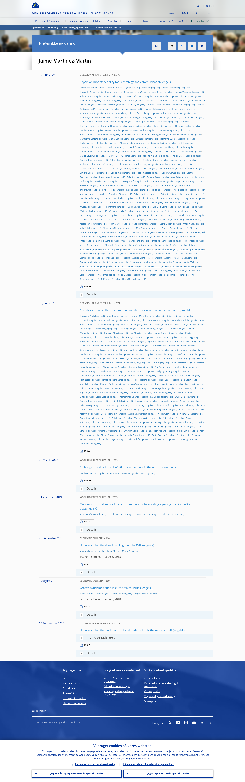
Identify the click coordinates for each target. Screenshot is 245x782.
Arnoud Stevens (87, 254)
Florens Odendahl (170, 228)
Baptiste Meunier (136, 371)
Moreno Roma (179, 427)
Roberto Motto (86, 96)
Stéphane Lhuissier (144, 211)
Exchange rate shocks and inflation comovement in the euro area (122, 467)
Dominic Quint (103, 241)
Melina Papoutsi (165, 232)
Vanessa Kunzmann (107, 207)
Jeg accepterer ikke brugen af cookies (168, 774)
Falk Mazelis (127, 109)
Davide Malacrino (90, 220)
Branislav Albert (111, 333)
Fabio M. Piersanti (170, 514)
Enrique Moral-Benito (141, 316)
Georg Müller (165, 224)
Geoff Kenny (130, 363)
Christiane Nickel (88, 316)
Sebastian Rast (87, 113)
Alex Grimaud (177, 177)
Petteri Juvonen (161, 410)
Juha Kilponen (167, 198)
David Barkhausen (109, 126)
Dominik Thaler (87, 258)
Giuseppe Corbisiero (185, 342)
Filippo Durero (107, 435)
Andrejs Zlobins (134, 271)
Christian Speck (187, 250)
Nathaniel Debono (110, 346)
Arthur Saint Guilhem (170, 113)
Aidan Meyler (115, 224)
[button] (203, 6)
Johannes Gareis (166, 169)
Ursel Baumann (87, 130)
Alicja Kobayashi (110, 439)
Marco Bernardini (138, 130)
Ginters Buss (103, 143)
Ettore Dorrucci (159, 346)
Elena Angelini (86, 122)
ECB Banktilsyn (197, 21)
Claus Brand (128, 101)
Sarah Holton (130, 320)
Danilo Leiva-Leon (88, 473)
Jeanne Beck (157, 393)
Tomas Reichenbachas (161, 241)
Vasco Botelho (102, 397)
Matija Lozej (102, 215)
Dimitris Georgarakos (90, 173)
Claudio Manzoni (158, 439)
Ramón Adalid (162, 96)
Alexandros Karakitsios (175, 359)
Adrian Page (163, 376)
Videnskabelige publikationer (76, 28)
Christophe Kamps (88, 88)
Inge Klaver (190, 198)
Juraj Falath (129, 350)
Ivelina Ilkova (86, 439)
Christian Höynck (119, 359)
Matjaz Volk (188, 262)
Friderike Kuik (153, 363)
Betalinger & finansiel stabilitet (85, 21)
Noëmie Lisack (103, 109)
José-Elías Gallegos (139, 169)
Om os (170, 13)
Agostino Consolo (162, 152)
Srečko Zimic (110, 271)
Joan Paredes (182, 422)
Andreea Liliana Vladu (109, 118)
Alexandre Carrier (153, 101)
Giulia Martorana (109, 371)
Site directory (40, 711)
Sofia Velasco (113, 262)
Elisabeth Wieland (157, 431)
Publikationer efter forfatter (108, 28)
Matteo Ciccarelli (162, 147)
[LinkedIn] (178, 722)
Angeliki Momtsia (140, 224)
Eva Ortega (124, 329)
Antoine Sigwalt (105, 431)
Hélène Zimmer (87, 388)
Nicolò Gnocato (144, 173)
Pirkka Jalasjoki (180, 190)
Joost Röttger (189, 241)
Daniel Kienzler (142, 198)
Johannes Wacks (152, 267)
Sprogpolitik (151, 701)
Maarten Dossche (152, 325)
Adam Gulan (161, 354)
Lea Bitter (107, 101)
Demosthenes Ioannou (90, 418)
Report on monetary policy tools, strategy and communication (120, 82)
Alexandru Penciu (116, 237)
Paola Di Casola (180, 101)
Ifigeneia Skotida (161, 250)
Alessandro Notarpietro (114, 228)
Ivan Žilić (189, 384)
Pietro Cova (186, 152)
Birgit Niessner (144, 88)
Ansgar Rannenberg (130, 241)
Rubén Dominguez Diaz (121, 160)
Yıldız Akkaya (185, 96)
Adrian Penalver (89, 237)
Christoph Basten (183, 126)
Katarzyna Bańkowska (108, 393)
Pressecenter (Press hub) (169, 21)
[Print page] (156, 46)
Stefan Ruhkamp (142, 113)
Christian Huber (184, 435)
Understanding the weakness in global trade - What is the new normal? (126, 630)
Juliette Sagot (164, 380)
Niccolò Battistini (107, 337)
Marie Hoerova (136, 186)
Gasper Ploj (185, 376)
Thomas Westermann (181, 267)
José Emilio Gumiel (187, 354)
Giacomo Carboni (159, 143)
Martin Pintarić (142, 237)
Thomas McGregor (152, 109)
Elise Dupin (179, 271)
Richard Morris (119, 514)
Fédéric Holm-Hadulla (164, 186)
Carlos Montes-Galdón (112, 376)
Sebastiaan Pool (168, 237)
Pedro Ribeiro (140, 380)
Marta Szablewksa (184, 254)
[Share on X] (172, 46)
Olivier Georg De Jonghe (120, 156)
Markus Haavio (102, 181)
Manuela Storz (112, 254)
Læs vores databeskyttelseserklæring (95, 764)
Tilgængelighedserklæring (159, 696)
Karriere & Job (202, 13)
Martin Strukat (137, 254)
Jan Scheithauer (140, 245)
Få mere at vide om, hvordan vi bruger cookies (148, 764)
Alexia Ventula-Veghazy (141, 262)
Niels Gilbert (157, 92)
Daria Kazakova (106, 363)
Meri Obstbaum (143, 228)
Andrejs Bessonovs (135, 337)
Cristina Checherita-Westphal (123, 342)
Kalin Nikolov (86, 228)
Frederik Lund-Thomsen (155, 215)
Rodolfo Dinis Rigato (89, 160)
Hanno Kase (189, 194)
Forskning (144, 21)
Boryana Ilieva (179, 105)
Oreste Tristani (169, 88)
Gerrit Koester (169, 316)
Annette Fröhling (179, 350)
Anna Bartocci (135, 126)
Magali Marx (186, 220)
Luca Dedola (135, 346)
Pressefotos (70, 693)
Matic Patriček (190, 232)
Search (198, 6)
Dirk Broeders (142, 139)
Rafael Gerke (110, 96)
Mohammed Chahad (108, 152)
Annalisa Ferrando (168, 164)
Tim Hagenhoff (127, 181)
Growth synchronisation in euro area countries (110, 588)
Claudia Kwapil (134, 207)
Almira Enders (106, 320)
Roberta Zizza (111, 388)
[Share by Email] (202, 46)
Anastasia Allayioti (162, 118)
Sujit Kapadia (107, 92)
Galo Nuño (102, 422)
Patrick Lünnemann (187, 215)
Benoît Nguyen (179, 109)
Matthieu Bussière (117, 88)
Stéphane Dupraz (151, 160)
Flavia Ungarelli (129, 279)
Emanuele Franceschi (169, 401)
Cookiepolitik (152, 691)
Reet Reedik (85, 380)
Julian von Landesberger (91, 267)
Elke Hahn (185, 405)
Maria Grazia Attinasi (164, 333)
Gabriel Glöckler (118, 173)
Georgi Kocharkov (90, 203)
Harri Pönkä (172, 329)
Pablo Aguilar (136, 118)
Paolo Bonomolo (184, 135)
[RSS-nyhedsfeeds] (209, 722)
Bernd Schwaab (135, 250)
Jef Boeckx (126, 135)
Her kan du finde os (74, 703)
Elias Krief (134, 439)
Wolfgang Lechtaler (89, 211)
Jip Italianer (157, 190)
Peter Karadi (167, 194)
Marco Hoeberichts (91, 359)
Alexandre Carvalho (89, 342)
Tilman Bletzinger (165, 130)
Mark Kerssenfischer (114, 198)
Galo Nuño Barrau (135, 96)
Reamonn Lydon (136, 367)
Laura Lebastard (178, 363)
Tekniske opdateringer (117, 686)
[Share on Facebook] (182, 46)
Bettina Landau (154, 320)
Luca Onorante (144, 514)
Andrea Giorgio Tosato (142, 258)
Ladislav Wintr (86, 271)
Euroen (128, 21)
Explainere (69, 688)
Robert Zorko (135, 388)
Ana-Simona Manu (163, 367)
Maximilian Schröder (168, 245)
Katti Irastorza (108, 190)
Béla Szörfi (186, 380)
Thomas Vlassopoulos (184, 92)
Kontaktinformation (74, 698)
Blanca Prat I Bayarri (106, 427)
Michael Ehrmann (178, 160)
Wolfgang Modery (164, 371)
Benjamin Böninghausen (154, 135)
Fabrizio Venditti (180, 320)
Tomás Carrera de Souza (107, 147)
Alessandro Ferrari (107, 105)
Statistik (112, 21)
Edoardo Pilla (173, 275)
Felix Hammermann (154, 181)
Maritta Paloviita (110, 232)
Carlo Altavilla (188, 118)
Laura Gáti (190, 169)
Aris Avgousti (162, 122)
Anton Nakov (189, 224)
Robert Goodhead (107, 177)
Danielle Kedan (87, 198)
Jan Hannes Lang (186, 207)
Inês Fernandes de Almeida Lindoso (114, 275)
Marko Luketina (110, 367)
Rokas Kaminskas (142, 194)
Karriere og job (72, 683)
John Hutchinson (145, 359)
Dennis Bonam (161, 337)
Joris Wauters (137, 384)
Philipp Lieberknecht (174, 211)
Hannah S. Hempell (109, 186)
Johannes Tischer (113, 258)
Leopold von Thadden (124, 267)
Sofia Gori (131, 177)
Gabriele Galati (178, 325)
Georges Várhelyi (88, 262)
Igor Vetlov (168, 262)
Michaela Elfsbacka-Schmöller (94, 164)
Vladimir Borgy (186, 337)
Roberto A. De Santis (152, 156)
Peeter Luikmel (126, 215)
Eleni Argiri (140, 122)
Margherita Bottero (89, 139)
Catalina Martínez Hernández (123, 220)
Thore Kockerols (116, 203)
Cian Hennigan (149, 275)
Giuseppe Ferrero (132, 92)
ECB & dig (184, 13)
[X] (170, 722)
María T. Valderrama (110, 384)
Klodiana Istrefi (133, 190)
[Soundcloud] (201, 722)
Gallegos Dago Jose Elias (111, 194)
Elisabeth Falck (117, 401)
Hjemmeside (38, 28)
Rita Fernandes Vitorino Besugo (134, 164)
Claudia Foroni (141, 401)
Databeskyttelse (153, 678)
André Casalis (136, 147)
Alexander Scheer (113, 245)
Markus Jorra (136, 410)
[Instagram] (186, 722)
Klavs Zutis (158, 271)
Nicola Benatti (112, 130)
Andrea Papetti (158, 422)
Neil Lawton (163, 414)
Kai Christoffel (157, 397)
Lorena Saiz (117, 594)
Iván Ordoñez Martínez (129, 422)
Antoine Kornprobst (144, 203)
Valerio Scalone (87, 245)
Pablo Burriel (127, 325)
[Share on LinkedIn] (192, 46)
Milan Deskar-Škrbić (182, 156)
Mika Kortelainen (173, 203)
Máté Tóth (84, 384)
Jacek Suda (160, 254)
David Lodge (102, 329)
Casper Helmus (182, 181)
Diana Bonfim (104, 135)
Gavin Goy (131, 105)
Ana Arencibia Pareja (114, 122)
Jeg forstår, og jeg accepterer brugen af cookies (77, 774)
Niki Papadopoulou (137, 232)
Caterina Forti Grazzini (109, 169)
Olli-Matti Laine (160, 207)
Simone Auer (86, 101)
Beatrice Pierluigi (148, 329)
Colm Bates (158, 126)
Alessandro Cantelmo (130, 143)
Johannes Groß (162, 405)
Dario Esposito (158, 435)
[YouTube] (194, 722)
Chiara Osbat (140, 376)
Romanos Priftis (134, 427)
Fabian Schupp (110, 250)
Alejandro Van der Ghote (176, 258)
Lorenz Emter (106, 350)
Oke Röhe (157, 427)
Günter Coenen (135, 152)
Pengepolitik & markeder (48, 21)
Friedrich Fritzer (152, 350)
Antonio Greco (153, 177)
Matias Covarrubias (89, 156)
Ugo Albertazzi (136, 333)
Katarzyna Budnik (168, 139)
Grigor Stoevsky (141, 594)
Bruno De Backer (183, 397)
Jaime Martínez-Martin (158, 220)
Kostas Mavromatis (89, 224)
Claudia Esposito (133, 435)
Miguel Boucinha (117, 139)
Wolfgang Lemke (116, 211)
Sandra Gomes (169, 173)
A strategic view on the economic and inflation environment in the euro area (129, 310)
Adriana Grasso (154, 105)
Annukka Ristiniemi (114, 113)
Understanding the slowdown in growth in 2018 (111, 545)
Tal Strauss (106, 279)
